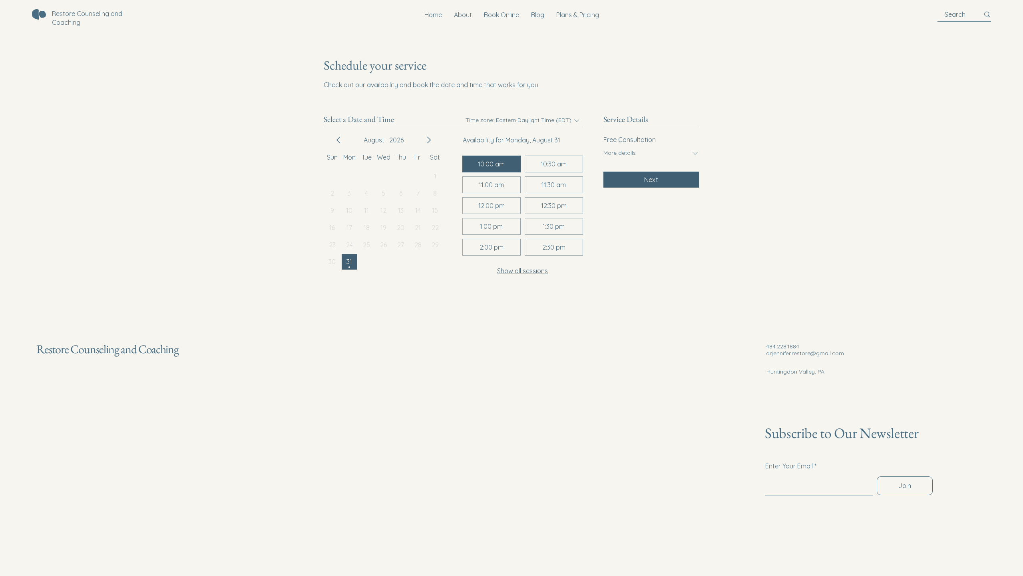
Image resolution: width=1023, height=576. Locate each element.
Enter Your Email (789, 466)
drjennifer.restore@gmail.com (805, 353)
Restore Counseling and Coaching (107, 349)
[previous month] (338, 140)
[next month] (429, 140)
